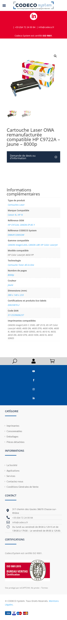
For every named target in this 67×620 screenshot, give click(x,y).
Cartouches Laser (16, 204)
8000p (11, 274)
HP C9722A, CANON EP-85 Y (21, 224)
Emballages (12, 436)
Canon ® (12, 214)
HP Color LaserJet (49, 244)
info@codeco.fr (20, 522)
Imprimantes (13, 425)
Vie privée (35, 587)
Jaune (10, 284)
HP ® (20, 214)
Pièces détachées (15, 442)
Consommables (14, 431)
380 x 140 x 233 (16, 294)
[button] (55, 56)
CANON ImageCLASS (17, 244)
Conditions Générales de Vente (22, 486)
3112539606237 (16, 315)
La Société (12, 465)
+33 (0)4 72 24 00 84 (22, 517)
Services (11, 476)
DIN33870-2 (13, 305)
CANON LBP (34, 244)
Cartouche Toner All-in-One (21, 264)
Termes (44, 587)
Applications (13, 470)
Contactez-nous (15, 481)
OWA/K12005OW (16, 234)
